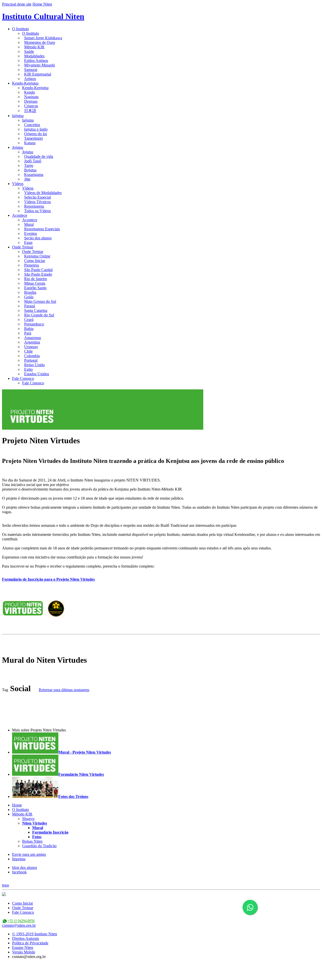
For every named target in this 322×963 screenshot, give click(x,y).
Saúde (29, 51)
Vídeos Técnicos (37, 202)
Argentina (32, 342)
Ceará (28, 319)
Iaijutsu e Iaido (36, 129)
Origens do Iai (35, 134)
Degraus (30, 101)
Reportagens (34, 206)
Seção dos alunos (38, 238)
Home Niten (42, 4)
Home (17, 805)
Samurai (30, 69)
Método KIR (34, 47)
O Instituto (20, 29)
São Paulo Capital (38, 270)
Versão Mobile (23, 952)
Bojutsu (30, 170)
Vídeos (17, 183)
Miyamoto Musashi (39, 65)
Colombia (32, 356)
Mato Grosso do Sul (40, 301)
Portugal (30, 360)
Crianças (31, 106)
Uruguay (31, 347)
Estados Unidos (36, 374)
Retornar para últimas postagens (64, 690)
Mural (29, 224)
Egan (28, 242)
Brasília (30, 292)
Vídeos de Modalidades (43, 193)
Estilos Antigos (36, 60)
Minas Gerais (34, 283)
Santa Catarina (35, 310)
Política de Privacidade (30, 943)
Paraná (29, 306)
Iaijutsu (18, 116)
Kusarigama (33, 174)
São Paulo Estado (38, 274)
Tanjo (28, 165)
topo (5, 885)
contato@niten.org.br (19, 925)
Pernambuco (34, 324)
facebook (19, 872)
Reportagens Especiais (42, 229)
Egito (28, 369)
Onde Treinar (22, 247)
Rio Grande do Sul (39, 315)
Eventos (30, 233)
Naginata (31, 97)
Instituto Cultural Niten (43, 16)
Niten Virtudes (34, 823)
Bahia (28, 328)
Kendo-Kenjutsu (25, 83)
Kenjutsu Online (37, 256)
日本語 (30, 110)
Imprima (18, 859)
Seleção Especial (37, 197)
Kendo (29, 92)
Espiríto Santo (35, 288)
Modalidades (34, 56)
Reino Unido (34, 365)
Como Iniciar (34, 260)
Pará (27, 333)
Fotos (37, 837)
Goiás (28, 297)
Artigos (30, 79)
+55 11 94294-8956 (20, 921)
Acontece (19, 215)
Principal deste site (16, 4)
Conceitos (32, 125)
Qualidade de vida (38, 156)
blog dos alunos (24, 867)
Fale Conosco (23, 378)
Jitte (27, 179)
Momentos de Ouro (39, 42)
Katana (29, 143)
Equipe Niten (22, 947)
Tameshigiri (33, 138)
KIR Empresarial (37, 74)
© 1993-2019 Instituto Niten (34, 934)
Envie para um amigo (29, 854)
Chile (28, 351)
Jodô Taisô (32, 161)
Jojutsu (17, 147)
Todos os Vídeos (37, 211)
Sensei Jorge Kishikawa (43, 38)
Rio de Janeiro (35, 279)
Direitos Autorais (25, 938)
